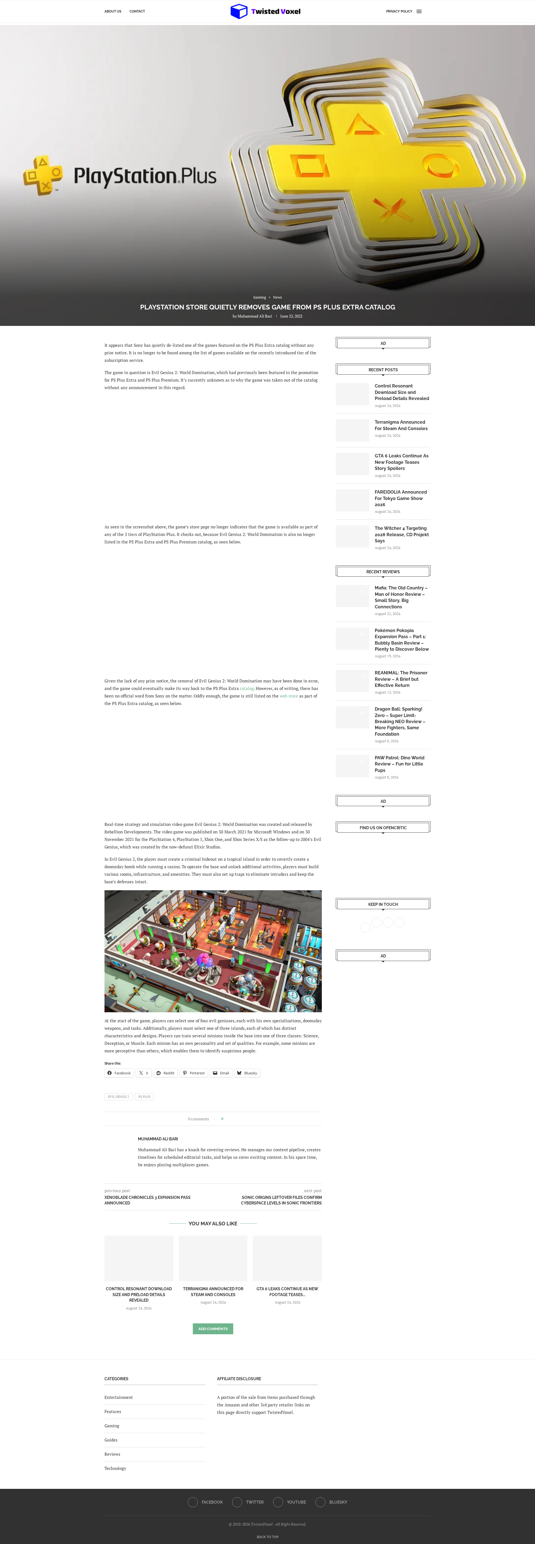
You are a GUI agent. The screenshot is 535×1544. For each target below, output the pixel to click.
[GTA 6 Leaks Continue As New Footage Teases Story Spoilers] (287, 1258)
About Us (112, 11)
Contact (137, 11)
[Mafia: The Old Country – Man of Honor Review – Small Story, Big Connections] (352, 596)
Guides (111, 1440)
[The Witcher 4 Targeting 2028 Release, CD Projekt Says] (352, 536)
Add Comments (213, 1329)
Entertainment (118, 1397)
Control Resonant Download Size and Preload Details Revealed (139, 1294)
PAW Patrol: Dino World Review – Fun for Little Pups (399, 764)
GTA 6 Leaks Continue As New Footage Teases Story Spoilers (402, 462)
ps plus (144, 1097)
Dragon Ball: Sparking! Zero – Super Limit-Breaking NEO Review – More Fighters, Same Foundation (400, 721)
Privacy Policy (399, 11)
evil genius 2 (118, 1097)
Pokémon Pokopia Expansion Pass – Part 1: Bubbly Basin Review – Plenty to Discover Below (402, 640)
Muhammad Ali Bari (255, 316)
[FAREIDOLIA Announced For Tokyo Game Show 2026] (352, 500)
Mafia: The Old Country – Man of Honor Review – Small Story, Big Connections (401, 597)
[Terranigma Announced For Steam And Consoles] (213, 1258)
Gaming (111, 1425)
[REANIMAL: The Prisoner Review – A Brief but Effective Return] (352, 681)
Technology (115, 1468)
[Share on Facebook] (229, 1118)
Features (112, 1411)
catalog (247, 688)
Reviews (112, 1454)
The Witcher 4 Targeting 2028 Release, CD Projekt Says (402, 534)
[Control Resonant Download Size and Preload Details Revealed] (138, 1258)
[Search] (428, 11)
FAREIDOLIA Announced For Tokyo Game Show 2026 (401, 498)
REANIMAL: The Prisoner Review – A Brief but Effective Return (401, 679)
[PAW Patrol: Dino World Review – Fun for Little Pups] (352, 766)
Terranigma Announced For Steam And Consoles (401, 425)
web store (289, 696)
